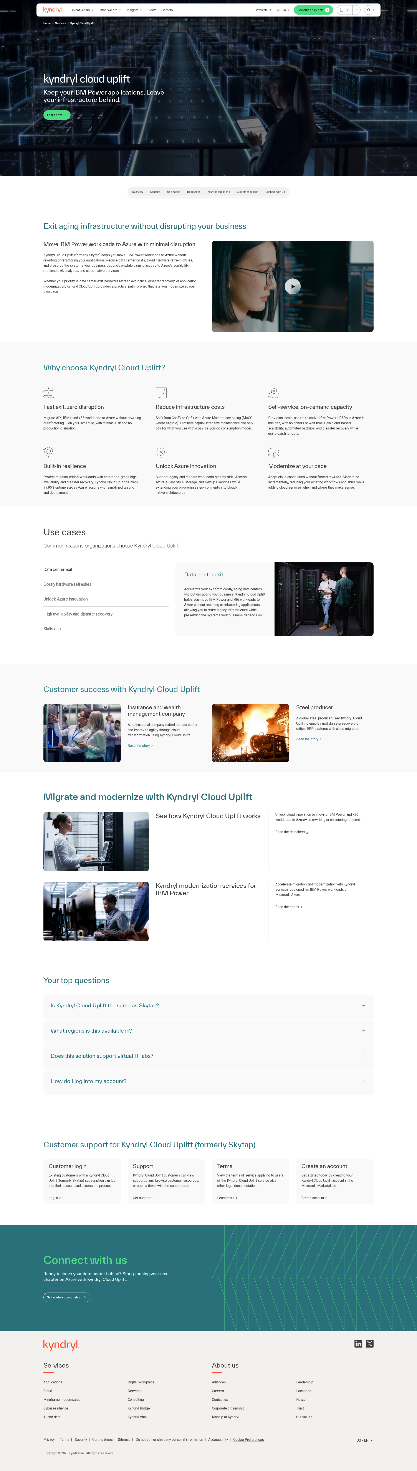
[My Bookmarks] (356, 10)
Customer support (247, 191)
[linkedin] (358, 1344)
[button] (293, 286)
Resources (193, 191)
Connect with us (275, 191)
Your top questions (218, 191)
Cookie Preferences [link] (248, 1440)
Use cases (173, 191)
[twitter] (370, 1344)
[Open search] (369, 10)
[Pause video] (406, 165)
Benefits (155, 191)
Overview (137, 191)
